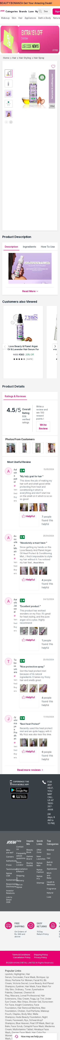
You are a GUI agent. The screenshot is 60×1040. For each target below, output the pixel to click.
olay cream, (23, 998)
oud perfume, (33, 1011)
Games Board (29, 857)
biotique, (40, 977)
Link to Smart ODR (9, 899)
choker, (22, 1011)
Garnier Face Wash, (21, 1032)
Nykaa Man (39, 864)
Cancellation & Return (22, 870)
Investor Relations (10, 891)
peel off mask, (37, 1023)
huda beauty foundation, (29, 1017)
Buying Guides (29, 864)
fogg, (33, 998)
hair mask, (30, 986)
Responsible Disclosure (12, 885)
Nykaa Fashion (40, 870)
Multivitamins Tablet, (23, 1029)
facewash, (18, 1020)
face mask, (30, 977)
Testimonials (12, 869)
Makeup (50, 850)
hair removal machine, (29, 1008)
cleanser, (18, 992)
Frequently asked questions (21, 855)
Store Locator (19, 863)
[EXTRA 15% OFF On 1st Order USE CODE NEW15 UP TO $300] (30, 39)
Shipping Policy (41, 955)
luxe (31, 11)
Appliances (52, 869)
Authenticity (11, 861)
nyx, (26, 1020)
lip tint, (40, 998)
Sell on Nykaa (19, 886)
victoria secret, (20, 983)
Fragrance (51, 889)
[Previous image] (6, 122)
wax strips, (22, 1001)
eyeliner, (20, 986)
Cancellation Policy (21, 957)
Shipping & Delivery (20, 878)
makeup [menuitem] (5, 18)
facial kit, (38, 980)
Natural (50, 893)
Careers (10, 857)
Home (6, 58)
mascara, (15, 995)
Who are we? (9, 851)
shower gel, (35, 1001)
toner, (28, 989)
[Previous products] (4, 346)
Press (9, 865)
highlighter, (19, 974)
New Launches (41, 857)
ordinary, (19, 989)
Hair (14, 58)
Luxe (49, 897)
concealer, (18, 977)
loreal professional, (30, 995)
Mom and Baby (49, 875)
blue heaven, (22, 1023)
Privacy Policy (40, 957)
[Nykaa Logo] (2, 10)
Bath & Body (49, 863)
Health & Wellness (51, 883)
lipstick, (9, 974)
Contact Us (19, 848)
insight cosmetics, (24, 1004)
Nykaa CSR (9, 874)
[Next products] (55, 346)
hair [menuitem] (20, 18)
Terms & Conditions (21, 955)
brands (23, 11)
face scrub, (17, 1026)
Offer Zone (39, 851)
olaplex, (17, 1014)
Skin (49, 854)
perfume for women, (22, 980)
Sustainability (12, 880)
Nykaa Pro (39, 877)
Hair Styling (25, 58)
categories (12, 11)
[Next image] (10, 122)
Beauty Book (29, 851)
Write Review (43, 426)
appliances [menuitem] (30, 18)
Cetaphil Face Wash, (34, 1026)
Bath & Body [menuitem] (44, 18)
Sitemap (40, 883)
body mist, (27, 1014)
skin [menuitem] (14, 18)
